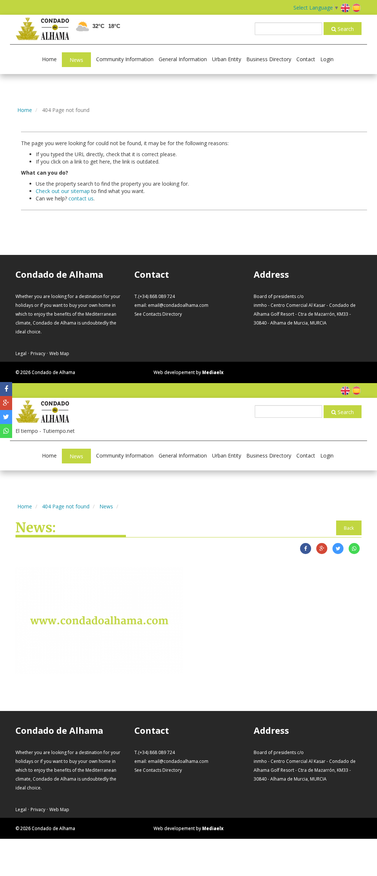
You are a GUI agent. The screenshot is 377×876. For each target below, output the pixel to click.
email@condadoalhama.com (178, 305)
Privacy (38, 353)
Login (327, 59)
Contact (305, 59)
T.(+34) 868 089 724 (154, 296)
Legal (21, 353)
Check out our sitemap (63, 191)
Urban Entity (226, 59)
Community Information (125, 59)
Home (49, 59)
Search (345, 28)
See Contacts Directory (158, 314)
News (76, 59)
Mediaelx (212, 372)
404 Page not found (65, 506)
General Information (183, 59)
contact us (81, 198)
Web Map (59, 353)
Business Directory (268, 59)
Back (349, 528)
